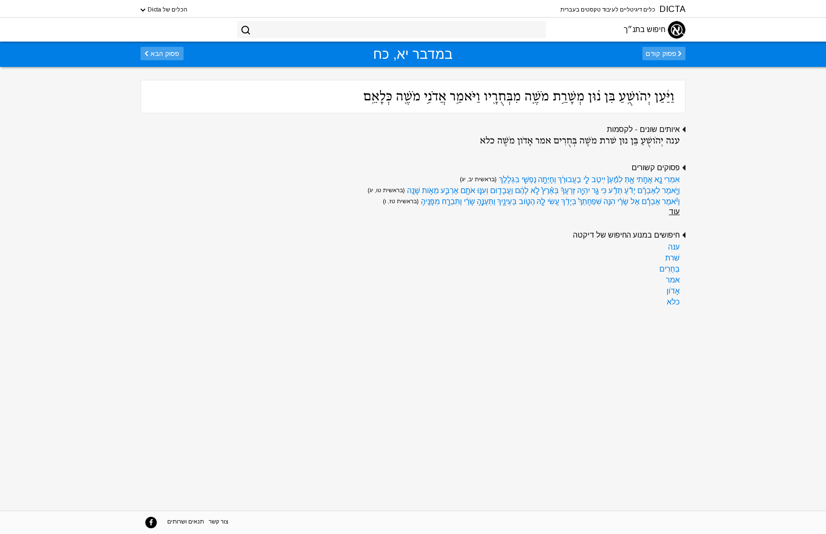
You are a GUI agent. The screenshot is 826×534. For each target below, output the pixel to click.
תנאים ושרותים (185, 521)
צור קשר (218, 521)
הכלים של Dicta (166, 9)
